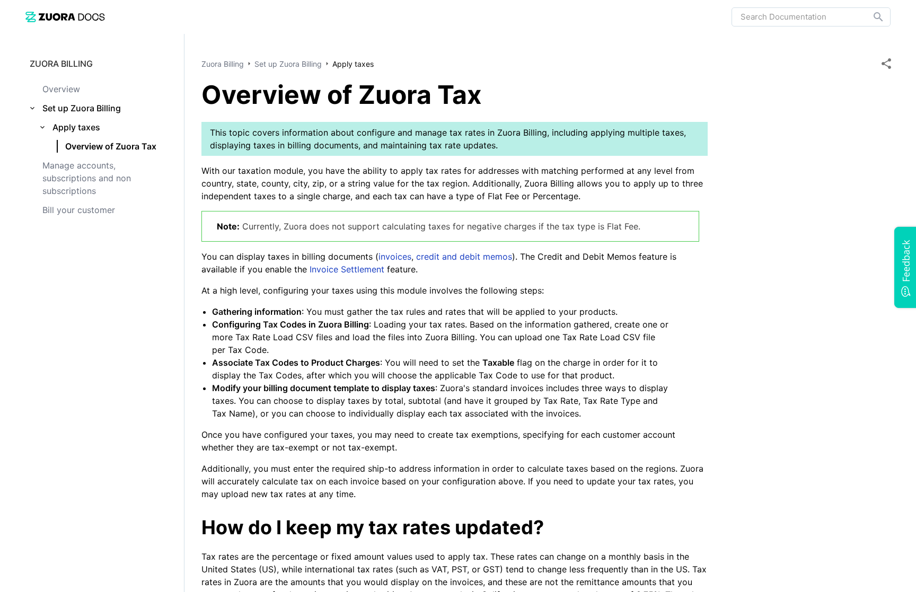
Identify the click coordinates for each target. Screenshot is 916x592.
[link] (65, 17)
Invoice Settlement (347, 269)
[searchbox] (871, 16)
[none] (886, 63)
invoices (394, 256)
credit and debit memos (464, 256)
